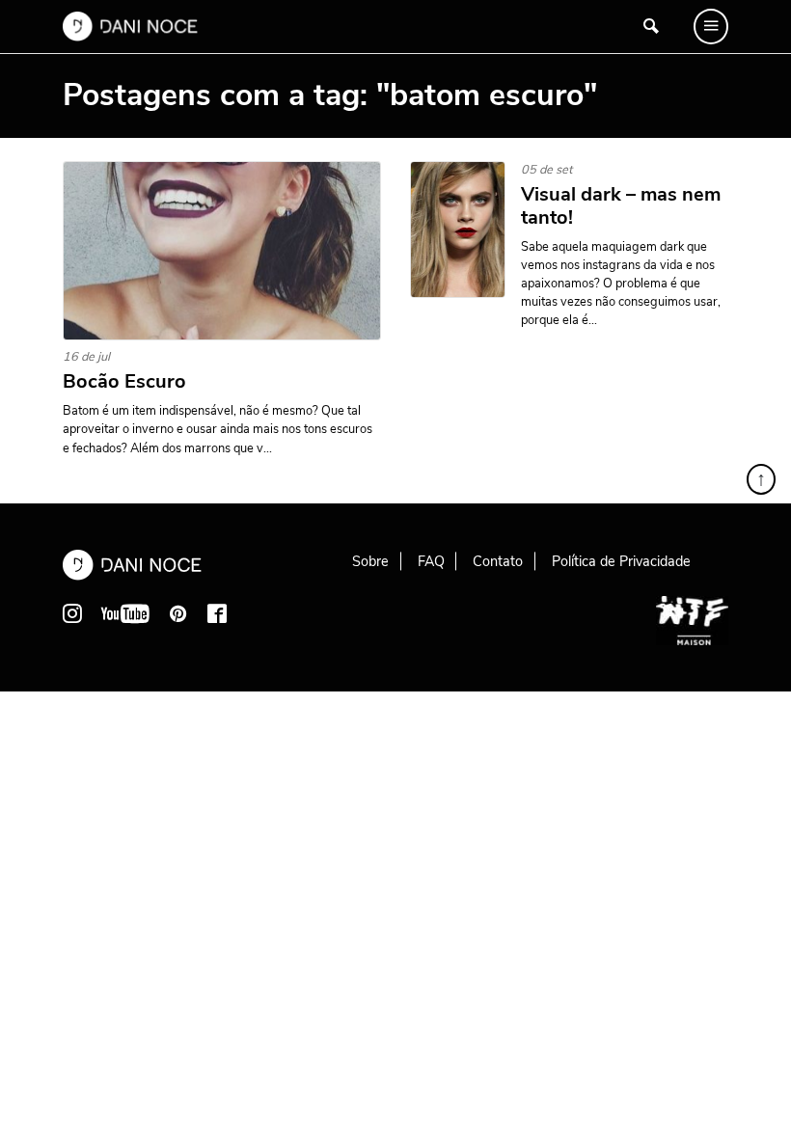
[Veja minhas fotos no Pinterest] (178, 613)
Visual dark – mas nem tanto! (621, 206)
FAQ (431, 561)
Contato (498, 561)
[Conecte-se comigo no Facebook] (217, 613)
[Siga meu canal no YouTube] (125, 613)
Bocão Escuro (124, 381)
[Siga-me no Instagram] (72, 613)
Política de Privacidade (621, 561)
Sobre (370, 561)
